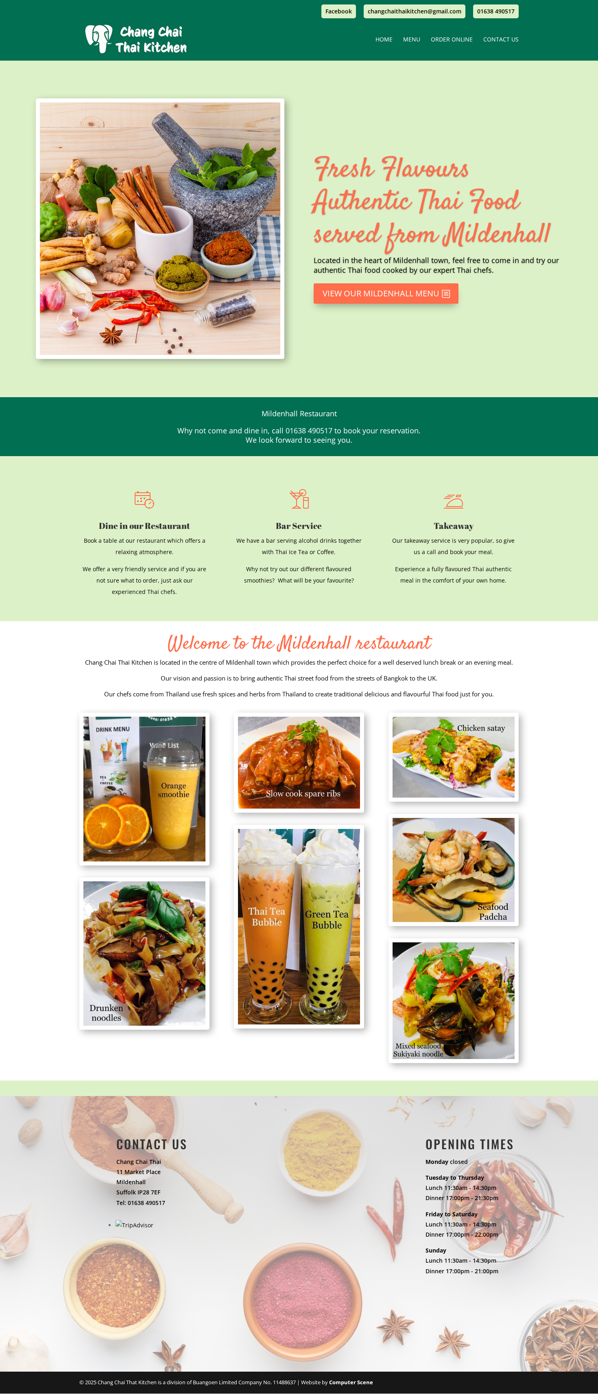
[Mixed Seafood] (453, 1061)
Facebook (338, 12)
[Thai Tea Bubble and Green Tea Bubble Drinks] (299, 1026)
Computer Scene (351, 1382)
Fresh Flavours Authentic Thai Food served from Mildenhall (432, 202)
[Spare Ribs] (299, 810)
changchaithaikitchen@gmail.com (414, 12)
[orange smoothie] (144, 863)
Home (384, 40)
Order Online (452, 40)
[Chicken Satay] (453, 799)
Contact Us (501, 40)
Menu (411, 40)
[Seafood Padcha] (453, 924)
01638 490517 (496, 12)
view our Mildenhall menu (381, 293)
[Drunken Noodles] (144, 1027)
